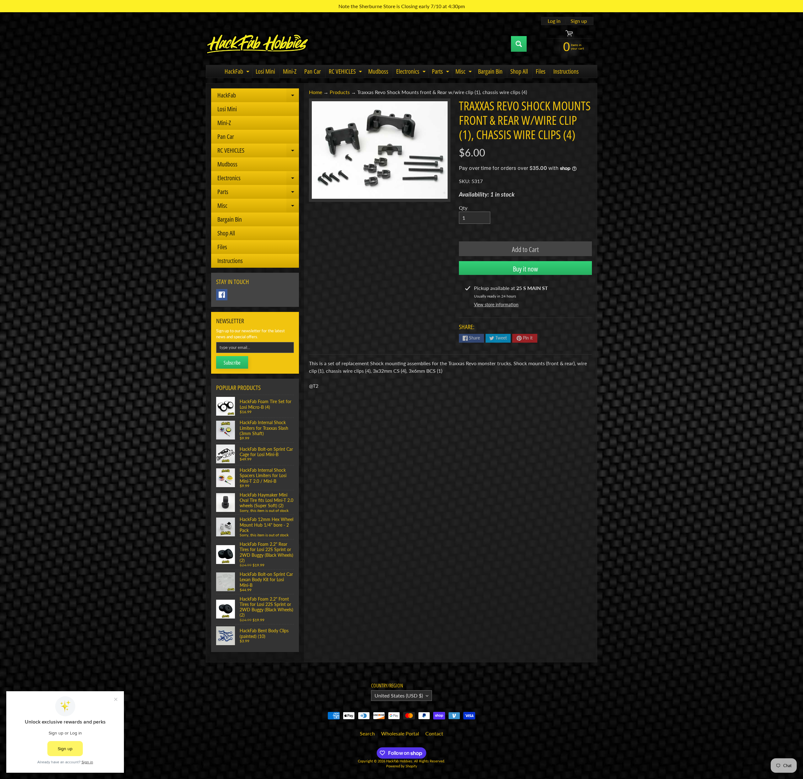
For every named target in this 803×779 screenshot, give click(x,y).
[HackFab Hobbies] (257, 44)
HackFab (238, 72)
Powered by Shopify (401, 766)
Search (367, 733)
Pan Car (312, 71)
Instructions (566, 71)
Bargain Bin (490, 71)
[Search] (519, 44)
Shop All (519, 71)
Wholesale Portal (400, 733)
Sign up (579, 21)
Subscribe (232, 362)
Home (315, 92)
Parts (441, 72)
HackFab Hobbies (399, 761)
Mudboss (378, 71)
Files (540, 71)
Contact (434, 733)
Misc (464, 72)
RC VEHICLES (346, 72)
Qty (463, 208)
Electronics (411, 72)
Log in (554, 21)
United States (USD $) (399, 695)
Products (340, 92)
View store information (496, 304)
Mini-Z (289, 71)
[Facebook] (221, 294)
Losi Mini (265, 71)
